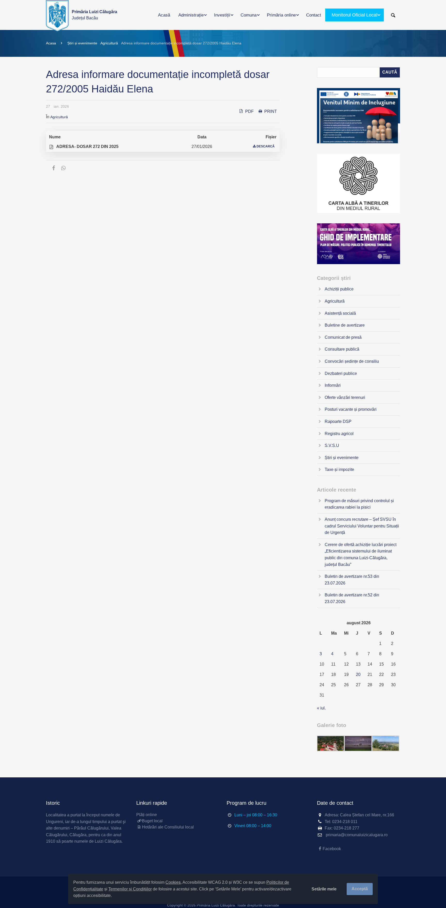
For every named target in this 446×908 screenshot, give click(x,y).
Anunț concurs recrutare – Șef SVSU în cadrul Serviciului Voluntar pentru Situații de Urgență (362, 526)
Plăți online (146, 814)
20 (358, 674)
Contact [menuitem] (313, 15)
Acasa (51, 43)
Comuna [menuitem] (249, 15)
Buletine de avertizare (345, 325)
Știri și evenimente (82, 43)
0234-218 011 (344, 821)
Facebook (332, 849)
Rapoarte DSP (338, 421)
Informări (333, 385)
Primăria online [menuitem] (281, 15)
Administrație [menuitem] (191, 15)
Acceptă (360, 889)
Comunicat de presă (343, 337)
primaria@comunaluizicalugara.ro (357, 835)
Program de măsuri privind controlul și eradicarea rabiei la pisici (359, 504)
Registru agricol (339, 433)
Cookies (173, 882)
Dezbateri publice (341, 373)
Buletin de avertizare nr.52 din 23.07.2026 (352, 598)
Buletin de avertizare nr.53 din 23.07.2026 (352, 579)
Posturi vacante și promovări (351, 409)
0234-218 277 (346, 828)
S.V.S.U (332, 445)
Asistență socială (340, 313)
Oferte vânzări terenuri (345, 397)
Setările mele (324, 889)
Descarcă (266, 146)
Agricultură (109, 43)
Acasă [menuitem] (164, 15)
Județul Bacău (94, 15)
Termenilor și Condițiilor (130, 889)
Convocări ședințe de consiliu (352, 361)
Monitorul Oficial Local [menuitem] (354, 15)
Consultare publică (342, 349)
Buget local (152, 821)
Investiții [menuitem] (222, 15)
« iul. (321, 708)
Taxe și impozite (339, 469)
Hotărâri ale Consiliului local (168, 827)
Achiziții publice (339, 289)
